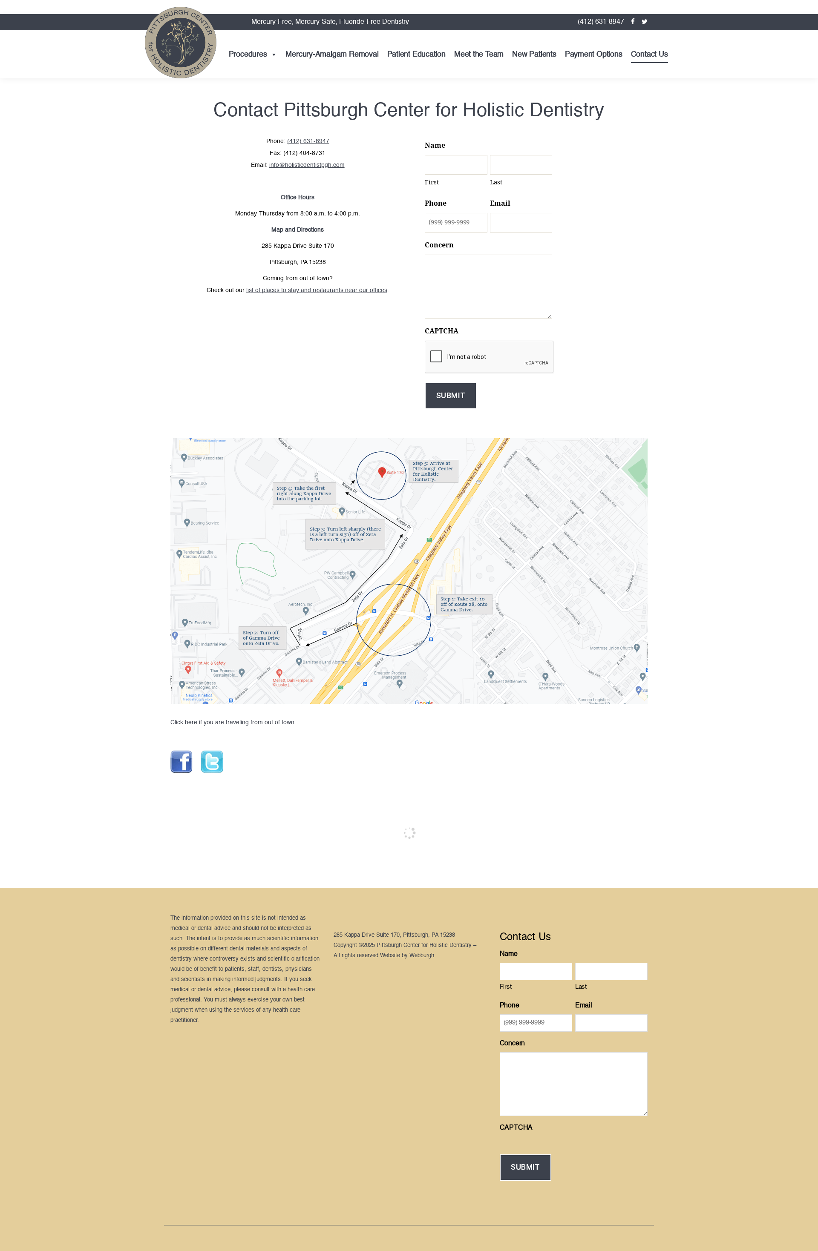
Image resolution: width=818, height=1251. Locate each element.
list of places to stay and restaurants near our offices (316, 290)
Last (496, 182)
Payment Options (593, 54)
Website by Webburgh (407, 955)
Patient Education (416, 54)
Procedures (248, 54)
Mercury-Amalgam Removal (331, 54)
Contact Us (649, 54)
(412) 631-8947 (601, 22)
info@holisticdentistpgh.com (307, 165)
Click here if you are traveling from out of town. (233, 723)
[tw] (645, 22)
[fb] (633, 22)
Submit (450, 395)
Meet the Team (479, 54)
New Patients (534, 54)
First (432, 182)
